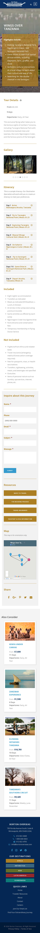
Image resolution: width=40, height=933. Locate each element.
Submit (10, 470)
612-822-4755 (21, 842)
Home (20, 890)
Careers (20, 905)
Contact (20, 901)
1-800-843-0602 (22, 839)
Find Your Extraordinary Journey (20, 912)
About (20, 897)
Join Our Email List (20, 909)
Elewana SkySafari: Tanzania (14, 742)
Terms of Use (26, 929)
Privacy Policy (13, 929)
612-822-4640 (21, 836)
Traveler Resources (20, 894)
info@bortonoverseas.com (21, 844)
